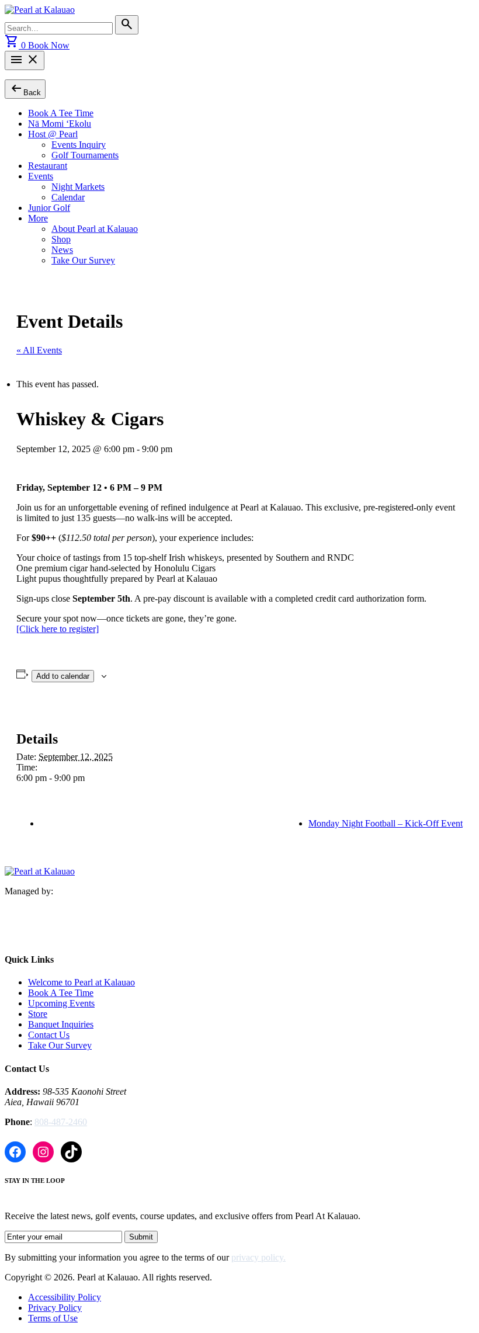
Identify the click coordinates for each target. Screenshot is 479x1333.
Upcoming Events (61, 1003)
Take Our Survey (83, 260)
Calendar (68, 197)
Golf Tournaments (85, 155)
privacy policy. (258, 1257)
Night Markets (78, 187)
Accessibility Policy (64, 1297)
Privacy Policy (55, 1308)
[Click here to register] (57, 629)
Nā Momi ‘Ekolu (59, 124)
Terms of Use (53, 1318)
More (38, 218)
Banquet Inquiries (60, 1024)
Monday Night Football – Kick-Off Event (385, 823)
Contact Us (49, 1035)
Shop (61, 239)
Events (40, 176)
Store (37, 1014)
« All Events (39, 350)
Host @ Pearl (53, 134)
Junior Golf (49, 208)
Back (25, 88)
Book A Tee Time (60, 113)
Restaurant (47, 166)
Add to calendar (62, 676)
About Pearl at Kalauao (94, 229)
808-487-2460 (60, 1122)
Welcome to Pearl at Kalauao (81, 982)
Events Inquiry (78, 145)
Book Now (49, 45)
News (62, 250)
